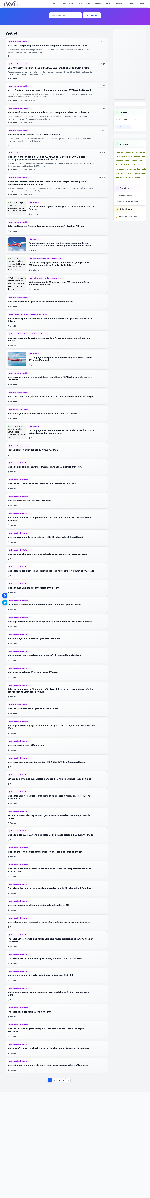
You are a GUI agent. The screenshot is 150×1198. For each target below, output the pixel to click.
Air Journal (13, 56)
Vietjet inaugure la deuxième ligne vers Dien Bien (34, 638)
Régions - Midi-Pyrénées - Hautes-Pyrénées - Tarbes (29, 314)
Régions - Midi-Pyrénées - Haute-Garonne (46, 259)
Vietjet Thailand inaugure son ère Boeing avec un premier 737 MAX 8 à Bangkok (50, 90)
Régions (129, 4)
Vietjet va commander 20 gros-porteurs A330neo (33, 708)
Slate (32, 438)
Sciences (97, 4)
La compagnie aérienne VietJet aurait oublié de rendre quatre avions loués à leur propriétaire (61, 431)
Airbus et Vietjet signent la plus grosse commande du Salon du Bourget (62, 208)
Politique (107, 4)
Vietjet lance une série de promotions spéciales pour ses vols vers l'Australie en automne (49, 519)
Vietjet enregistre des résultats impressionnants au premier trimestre (45, 466)
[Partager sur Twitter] (5, 602)
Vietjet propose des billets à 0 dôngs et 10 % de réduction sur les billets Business (50, 621)
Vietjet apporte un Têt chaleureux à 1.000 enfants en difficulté (40, 975)
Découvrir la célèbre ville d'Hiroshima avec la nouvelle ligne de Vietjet (44, 604)
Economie (35, 203)
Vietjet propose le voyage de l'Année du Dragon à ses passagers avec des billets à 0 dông (51, 727)
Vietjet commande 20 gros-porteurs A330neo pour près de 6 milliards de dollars (59, 283)
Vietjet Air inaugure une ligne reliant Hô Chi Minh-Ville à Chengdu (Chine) (46, 762)
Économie (119, 4)
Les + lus (62, 4)
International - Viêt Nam (19, 463)
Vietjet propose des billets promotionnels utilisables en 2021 (39, 905)
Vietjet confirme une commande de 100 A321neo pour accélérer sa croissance (48, 112)
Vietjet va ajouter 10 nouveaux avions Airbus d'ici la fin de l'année (42, 413)
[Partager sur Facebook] (5, 595)
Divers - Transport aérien (19, 42)
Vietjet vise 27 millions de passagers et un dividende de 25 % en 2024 (43, 483)
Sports (141, 4)
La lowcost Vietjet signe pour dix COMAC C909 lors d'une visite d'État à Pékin (49, 67)
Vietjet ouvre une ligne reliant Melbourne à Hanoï (34, 587)
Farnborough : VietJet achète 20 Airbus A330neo (33, 449)
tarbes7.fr (13, 326)
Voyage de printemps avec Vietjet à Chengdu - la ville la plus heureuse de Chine (49, 778)
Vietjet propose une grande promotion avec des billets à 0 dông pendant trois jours (48, 993)
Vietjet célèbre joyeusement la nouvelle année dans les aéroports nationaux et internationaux (49, 870)
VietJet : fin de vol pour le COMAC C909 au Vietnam (34, 134)
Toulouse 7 (13, 346)
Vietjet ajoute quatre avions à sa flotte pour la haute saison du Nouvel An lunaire (50, 834)
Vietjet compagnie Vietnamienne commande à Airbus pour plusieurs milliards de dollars (50, 319)
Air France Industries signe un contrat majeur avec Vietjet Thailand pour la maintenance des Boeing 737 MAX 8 (47, 183)
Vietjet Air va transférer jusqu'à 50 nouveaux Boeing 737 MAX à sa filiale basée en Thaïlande (50, 378)
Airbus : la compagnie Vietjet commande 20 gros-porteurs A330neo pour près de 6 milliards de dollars (59, 264)
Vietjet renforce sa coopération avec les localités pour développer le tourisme (48, 1048)
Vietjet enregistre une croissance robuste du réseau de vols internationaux (47, 554)
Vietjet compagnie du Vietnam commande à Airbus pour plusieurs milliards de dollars (49, 339)
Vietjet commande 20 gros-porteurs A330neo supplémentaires (40, 301)
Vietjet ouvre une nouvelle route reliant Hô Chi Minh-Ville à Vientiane (44, 655)
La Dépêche (35, 270)
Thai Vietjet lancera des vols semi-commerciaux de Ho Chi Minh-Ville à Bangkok (49, 888)
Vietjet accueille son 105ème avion (26, 745)
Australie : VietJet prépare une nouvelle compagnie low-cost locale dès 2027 (47, 45)
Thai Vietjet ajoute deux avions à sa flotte (29, 1011)
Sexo (88, 4)
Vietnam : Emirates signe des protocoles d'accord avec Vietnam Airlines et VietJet (50, 396)
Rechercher (92, 15)
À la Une (52, 4)
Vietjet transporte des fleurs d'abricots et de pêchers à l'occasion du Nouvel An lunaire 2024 (49, 797)
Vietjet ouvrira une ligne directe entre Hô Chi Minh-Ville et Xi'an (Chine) (45, 537)
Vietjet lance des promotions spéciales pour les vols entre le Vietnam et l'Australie (51, 570)
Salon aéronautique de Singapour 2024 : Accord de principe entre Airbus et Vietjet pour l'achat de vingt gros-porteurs (50, 690)
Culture (80, 4)
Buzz (71, 4)
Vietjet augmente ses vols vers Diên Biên (29, 500)
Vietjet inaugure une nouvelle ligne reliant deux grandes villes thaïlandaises (48, 1065)
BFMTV (33, 251)
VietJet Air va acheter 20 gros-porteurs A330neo (33, 672)
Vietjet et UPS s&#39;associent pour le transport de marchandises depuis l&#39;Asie (46, 1030)
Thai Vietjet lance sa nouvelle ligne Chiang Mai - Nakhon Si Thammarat (45, 958)
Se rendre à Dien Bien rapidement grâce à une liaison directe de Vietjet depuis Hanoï (49, 816)
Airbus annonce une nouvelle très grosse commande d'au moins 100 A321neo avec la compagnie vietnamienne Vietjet (60, 244)
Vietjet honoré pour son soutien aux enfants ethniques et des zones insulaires (49, 922)
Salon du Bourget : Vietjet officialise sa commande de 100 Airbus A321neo (46, 226)
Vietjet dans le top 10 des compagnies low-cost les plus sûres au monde (45, 851)
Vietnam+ (13, 472)
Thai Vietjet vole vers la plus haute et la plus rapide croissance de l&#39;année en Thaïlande (50, 940)
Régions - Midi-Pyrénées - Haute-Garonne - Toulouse (29, 334)
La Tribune (34, 214)
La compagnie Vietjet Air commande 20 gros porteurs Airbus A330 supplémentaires (60, 359)
